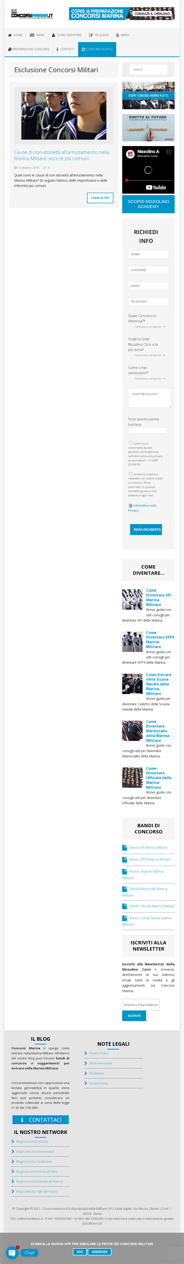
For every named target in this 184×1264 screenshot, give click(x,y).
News (39, 35)
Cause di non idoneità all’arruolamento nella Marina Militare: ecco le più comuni (61, 155)
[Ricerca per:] (148, 70)
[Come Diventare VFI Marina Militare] (132, 607)
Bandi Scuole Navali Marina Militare (147, 921)
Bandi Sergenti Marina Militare (143, 874)
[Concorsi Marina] (32, 14)
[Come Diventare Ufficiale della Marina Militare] (132, 784)
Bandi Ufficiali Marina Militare (150, 906)
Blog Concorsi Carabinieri (33, 1161)
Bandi (124, 35)
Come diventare (68, 35)
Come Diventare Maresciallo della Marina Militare (157, 731)
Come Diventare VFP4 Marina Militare (160, 639)
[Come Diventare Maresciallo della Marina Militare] (132, 738)
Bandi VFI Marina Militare (147, 847)
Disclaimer (95, 1073)
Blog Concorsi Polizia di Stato (35, 1171)
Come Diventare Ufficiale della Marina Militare (158, 778)
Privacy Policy (97, 1053)
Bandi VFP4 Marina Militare (149, 859)
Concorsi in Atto (99, 49)
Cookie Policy (97, 1083)
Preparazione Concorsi (30, 49)
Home (17, 35)
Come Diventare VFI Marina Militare (158, 597)
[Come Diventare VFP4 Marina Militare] (132, 649)
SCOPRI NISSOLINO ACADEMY (148, 204)
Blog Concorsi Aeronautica (34, 1151)
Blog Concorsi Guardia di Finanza (38, 1181)
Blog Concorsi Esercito (31, 1141)
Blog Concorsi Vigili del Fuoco (36, 1191)
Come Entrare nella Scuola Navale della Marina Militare (158, 684)
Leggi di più (100, 198)
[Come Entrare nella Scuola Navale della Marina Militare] (132, 691)
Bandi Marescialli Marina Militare (144, 891)
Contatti (66, 49)
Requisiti (101, 35)
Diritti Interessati (99, 1063)
